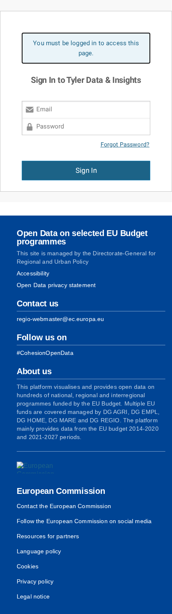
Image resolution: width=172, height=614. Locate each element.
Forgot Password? (125, 144)
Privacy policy (35, 581)
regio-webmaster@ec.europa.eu (60, 319)
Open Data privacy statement (56, 285)
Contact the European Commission (64, 506)
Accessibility (33, 273)
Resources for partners (48, 536)
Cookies (27, 566)
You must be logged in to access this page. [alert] (86, 48)
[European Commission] (40, 467)
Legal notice (33, 596)
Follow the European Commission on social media (84, 521)
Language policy (39, 551)
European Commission (61, 491)
